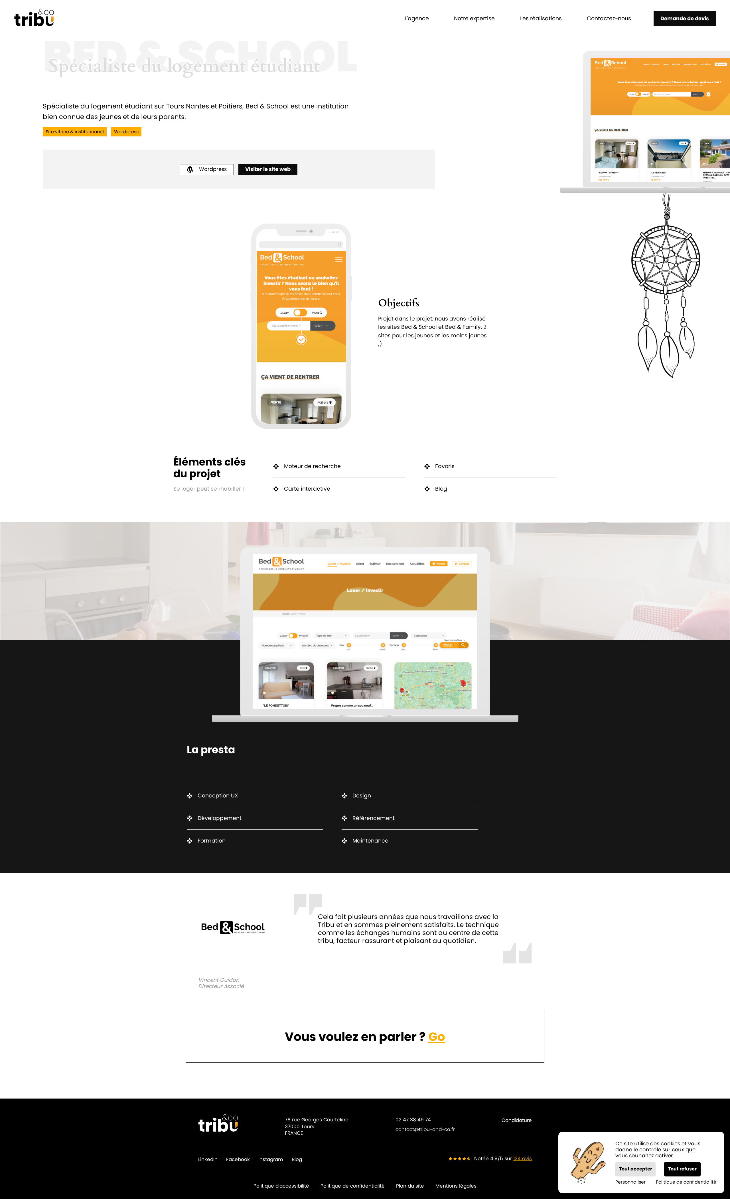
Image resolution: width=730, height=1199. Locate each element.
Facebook (238, 1159)
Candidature (517, 1120)
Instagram (270, 1159)
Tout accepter (635, 1169)
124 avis (522, 1158)
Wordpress (213, 169)
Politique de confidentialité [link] (686, 1182)
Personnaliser (630, 1182)
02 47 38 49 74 (413, 1120)
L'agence (417, 18)
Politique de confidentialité (353, 1186)
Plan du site (410, 1186)
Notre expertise (474, 18)
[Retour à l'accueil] (34, 19)
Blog (297, 1159)
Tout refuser (682, 1169)
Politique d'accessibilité (281, 1186)
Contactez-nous (609, 18)
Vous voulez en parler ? (365, 1036)
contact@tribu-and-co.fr (425, 1129)
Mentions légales (455, 1186)
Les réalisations (541, 18)
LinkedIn (208, 1159)
